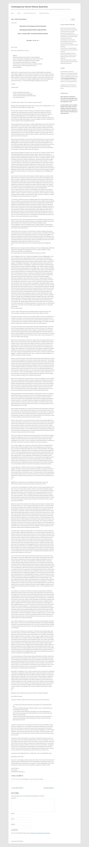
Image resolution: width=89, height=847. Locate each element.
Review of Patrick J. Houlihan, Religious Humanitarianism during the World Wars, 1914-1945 (68, 49)
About (12, 13)
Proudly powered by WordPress (17, 841)
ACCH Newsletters (25, 779)
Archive (18, 13)
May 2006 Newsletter (49, 787)
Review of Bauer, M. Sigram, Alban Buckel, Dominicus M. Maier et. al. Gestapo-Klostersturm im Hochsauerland (69, 31)
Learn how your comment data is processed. (40, 833)
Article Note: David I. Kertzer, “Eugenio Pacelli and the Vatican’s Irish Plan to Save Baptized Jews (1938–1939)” (69, 61)
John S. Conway (40, 779)
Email (13, 819)
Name (13, 813)
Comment (13, 798)
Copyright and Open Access (30, 13)
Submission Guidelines (44, 13)
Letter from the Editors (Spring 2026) (68, 28)
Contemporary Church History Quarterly (29, 6)
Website (13, 824)
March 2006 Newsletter (17, 787)
